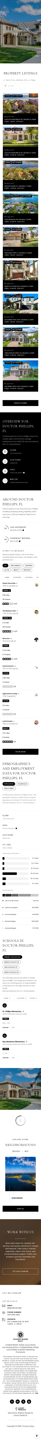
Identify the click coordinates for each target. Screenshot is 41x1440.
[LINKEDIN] (18, 1402)
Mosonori (6, 638)
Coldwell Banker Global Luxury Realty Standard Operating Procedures (23, 1349)
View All (20, 1209)
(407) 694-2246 (13, 1315)
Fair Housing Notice (10, 1347)
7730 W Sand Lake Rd (10, 613)
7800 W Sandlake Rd (10, 724)
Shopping (29, 565)
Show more (20, 752)
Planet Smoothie (9, 583)
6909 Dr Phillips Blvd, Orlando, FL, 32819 (15, 1014)
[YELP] (23, 1402)
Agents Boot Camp (10, 694)
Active (7, 570)
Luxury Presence (20, 1415)
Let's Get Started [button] (20, 1271)
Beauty (17, 570)
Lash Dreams (8, 721)
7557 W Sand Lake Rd (10, 669)
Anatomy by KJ (8, 666)
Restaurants (16, 565)
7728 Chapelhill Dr (9, 696)
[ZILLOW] (29, 1402)
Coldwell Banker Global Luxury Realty (20, 1345)
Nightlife (28, 570)
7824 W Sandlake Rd (10, 586)
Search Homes (20, 403)
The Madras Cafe (9, 611)
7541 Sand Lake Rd (9, 641)
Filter (11, 86)
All (6, 565)
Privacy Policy (28, 1426)
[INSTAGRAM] (12, 1402)
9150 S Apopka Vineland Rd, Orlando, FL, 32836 (17, 1044)
